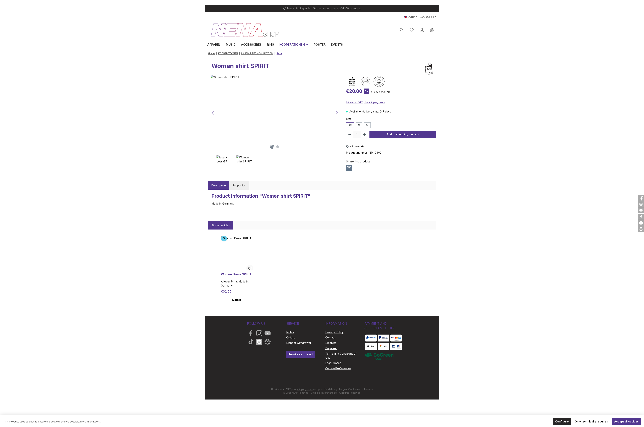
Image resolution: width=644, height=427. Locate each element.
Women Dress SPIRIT (236, 274)
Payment (331, 348)
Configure (562, 421)
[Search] (401, 29)
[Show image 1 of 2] (272, 146)
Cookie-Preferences (338, 368)
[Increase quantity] (364, 134)
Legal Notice (333, 363)
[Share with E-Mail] (349, 167)
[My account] (422, 29)
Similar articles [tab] (220, 225)
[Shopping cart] (432, 29)
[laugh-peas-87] (275, 113)
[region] (275, 120)
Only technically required (591, 421)
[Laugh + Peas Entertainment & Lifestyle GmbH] (429, 69)
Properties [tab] (239, 185)
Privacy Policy (334, 332)
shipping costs (305, 389)
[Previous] (213, 112)
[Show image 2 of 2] (277, 146)
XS (350, 125)
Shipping (330, 343)
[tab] (218, 185)
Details (236, 299)
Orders (290, 337)
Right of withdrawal (298, 343)
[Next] (336, 112)
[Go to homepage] (245, 30)
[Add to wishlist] (249, 268)
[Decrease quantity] (349, 134)
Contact (330, 337)
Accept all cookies (626, 421)
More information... (90, 421)
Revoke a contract (300, 354)
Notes (290, 332)
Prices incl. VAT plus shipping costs (365, 102)
